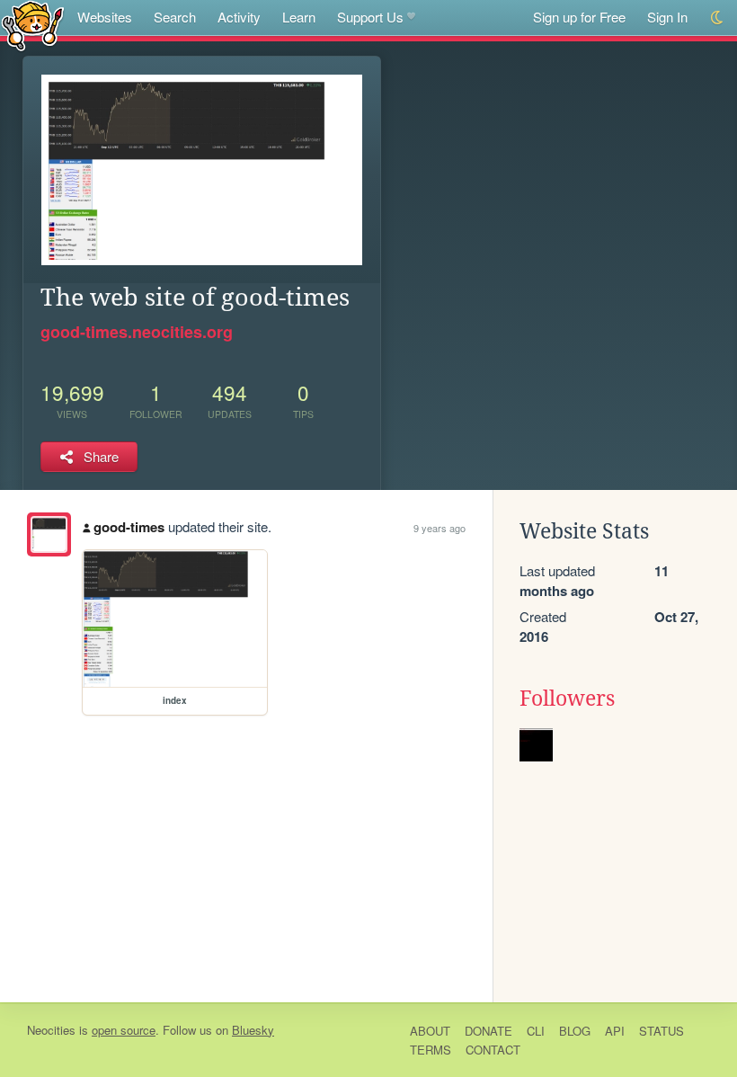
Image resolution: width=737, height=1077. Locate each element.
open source (123, 1029)
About (430, 1030)
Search (175, 16)
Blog (574, 1030)
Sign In (667, 16)
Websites (104, 16)
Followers (567, 698)
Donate (488, 1030)
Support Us (370, 16)
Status (661, 1030)
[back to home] (33, 24)
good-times (128, 527)
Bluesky (253, 1029)
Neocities (51, 1029)
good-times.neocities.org (136, 331)
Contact (493, 1049)
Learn (298, 16)
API (615, 1030)
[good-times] (49, 534)
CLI (536, 1030)
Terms (430, 1049)
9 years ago (439, 528)
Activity (239, 16)
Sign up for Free (579, 16)
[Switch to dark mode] (717, 17)
